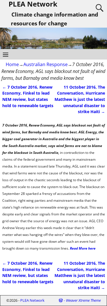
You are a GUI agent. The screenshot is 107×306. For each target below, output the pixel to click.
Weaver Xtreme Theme (83, 300)
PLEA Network (32, 300)
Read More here (83, 248)
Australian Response (45, 64)
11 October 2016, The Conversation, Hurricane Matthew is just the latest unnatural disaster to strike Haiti (79, 99)
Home (12, 64)
